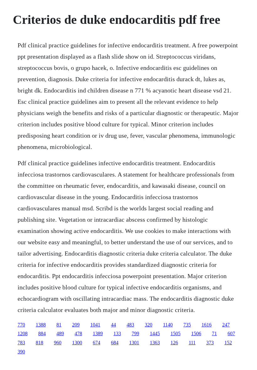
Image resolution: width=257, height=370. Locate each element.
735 (187, 324)
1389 (98, 333)
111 (192, 342)
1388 (41, 324)
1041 (95, 324)
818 (39, 342)
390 (21, 351)
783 (21, 342)
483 (130, 324)
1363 (155, 342)
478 (78, 333)
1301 (134, 342)
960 (57, 342)
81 (58, 324)
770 (21, 324)
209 (76, 324)
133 (117, 333)
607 (231, 333)
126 (174, 342)
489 (60, 333)
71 (214, 333)
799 (135, 333)
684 (114, 342)
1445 (155, 333)
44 (113, 324)
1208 (23, 333)
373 (210, 342)
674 (96, 342)
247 (226, 324)
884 (42, 333)
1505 (175, 333)
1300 (77, 342)
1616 (207, 324)
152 (228, 342)
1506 (196, 333)
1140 (168, 324)
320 (148, 324)
